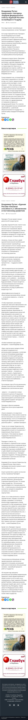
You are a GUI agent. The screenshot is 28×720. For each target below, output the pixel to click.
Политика (13, 7)
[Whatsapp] (10, 120)
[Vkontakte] (5, 120)
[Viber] (13, 120)
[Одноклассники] (18, 705)
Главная (3, 7)
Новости (8, 7)
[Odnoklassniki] (3, 120)
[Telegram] (8, 120)
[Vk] (9, 705)
